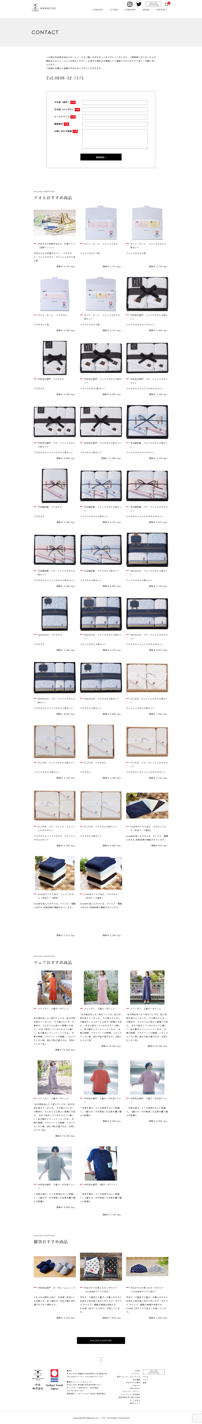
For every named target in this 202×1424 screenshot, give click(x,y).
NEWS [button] (146, 9)
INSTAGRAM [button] (130, 3)
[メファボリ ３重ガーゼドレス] (55, 987)
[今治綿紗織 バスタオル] (55, 485)
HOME (137, 1371)
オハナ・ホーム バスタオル (52, 315)
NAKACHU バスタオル (50, 634)
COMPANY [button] (130, 9)
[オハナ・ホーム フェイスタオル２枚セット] (147, 222)
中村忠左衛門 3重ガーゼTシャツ (101, 1184)
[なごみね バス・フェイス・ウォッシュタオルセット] (55, 805)
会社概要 (136, 1380)
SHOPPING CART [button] (167, 3)
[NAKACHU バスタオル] (55, 613)
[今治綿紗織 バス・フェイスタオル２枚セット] (55, 549)
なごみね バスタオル (95, 762)
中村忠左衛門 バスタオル (51, 379)
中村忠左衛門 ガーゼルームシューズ (56, 1287)
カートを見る (134, 1400)
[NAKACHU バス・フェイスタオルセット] (147, 613)
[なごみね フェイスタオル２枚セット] (55, 741)
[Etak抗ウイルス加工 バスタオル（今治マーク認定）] (101, 872)
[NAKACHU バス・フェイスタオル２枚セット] (55, 677)
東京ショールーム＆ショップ (128, 1377)
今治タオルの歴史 (133, 1382)
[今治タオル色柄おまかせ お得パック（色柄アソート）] (55, 222)
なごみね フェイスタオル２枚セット (56, 762)
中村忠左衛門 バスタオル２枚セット (102, 442)
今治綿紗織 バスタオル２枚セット (101, 570)
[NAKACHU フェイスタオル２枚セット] (147, 549)
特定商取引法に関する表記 (129, 1397)
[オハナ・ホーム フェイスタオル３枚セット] (101, 293)
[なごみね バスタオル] (101, 741)
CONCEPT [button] (98, 9)
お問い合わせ (134, 1388)
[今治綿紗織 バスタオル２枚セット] (101, 549)
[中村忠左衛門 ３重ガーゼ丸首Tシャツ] (101, 1077)
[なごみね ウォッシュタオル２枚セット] (147, 677)
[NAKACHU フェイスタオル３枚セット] (101, 613)
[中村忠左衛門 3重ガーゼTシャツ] (101, 1163)
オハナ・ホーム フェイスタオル (101, 243)
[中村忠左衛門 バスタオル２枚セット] (101, 421)
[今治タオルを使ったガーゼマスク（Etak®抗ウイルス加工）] (101, 1266)
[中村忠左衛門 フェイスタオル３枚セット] (101, 357)
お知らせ (136, 1385)
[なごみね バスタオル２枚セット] (101, 805)
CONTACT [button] (161, 9)
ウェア (145, 1380)
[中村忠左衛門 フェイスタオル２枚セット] (147, 293)
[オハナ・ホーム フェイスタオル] (101, 222)
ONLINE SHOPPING (153, 4)
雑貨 (144, 1383)
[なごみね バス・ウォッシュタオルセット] (147, 741)
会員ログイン (134, 1403)
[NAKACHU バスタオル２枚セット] (101, 677)
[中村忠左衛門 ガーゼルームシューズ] (55, 1266)
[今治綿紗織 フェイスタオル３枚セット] (101, 485)
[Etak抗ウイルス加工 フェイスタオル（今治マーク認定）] (55, 872)
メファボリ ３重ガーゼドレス (53, 1008)
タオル (145, 1377)
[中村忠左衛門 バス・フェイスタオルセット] (147, 357)
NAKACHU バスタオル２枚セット (101, 698)
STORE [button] (114, 9)
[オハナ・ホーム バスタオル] (55, 293)
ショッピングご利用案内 (130, 1394)
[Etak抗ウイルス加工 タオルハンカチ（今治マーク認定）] (147, 805)
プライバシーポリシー (131, 1391)
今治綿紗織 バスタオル (50, 506)
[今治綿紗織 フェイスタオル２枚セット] (147, 421)
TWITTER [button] (139, 3)
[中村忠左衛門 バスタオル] (55, 357)
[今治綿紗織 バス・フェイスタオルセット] (147, 485)
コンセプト (135, 1374)
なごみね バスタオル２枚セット (100, 826)
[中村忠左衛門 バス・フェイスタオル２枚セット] (55, 421)
